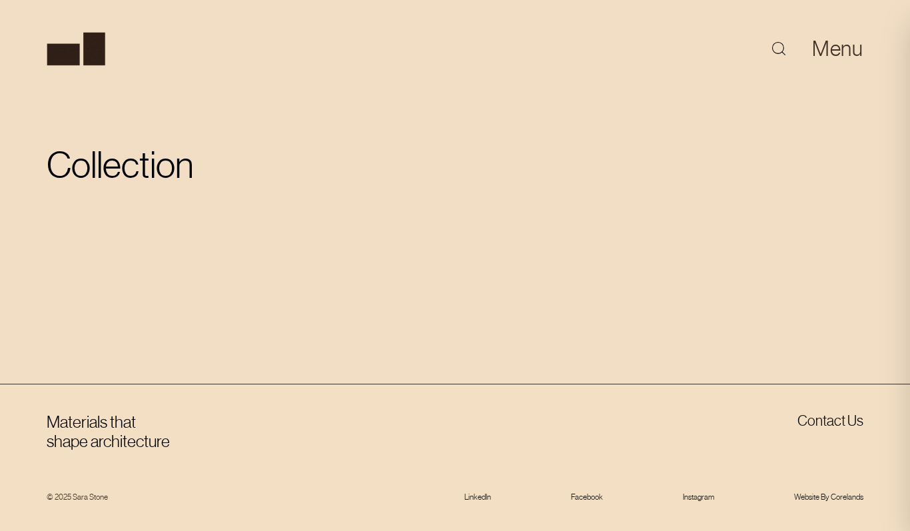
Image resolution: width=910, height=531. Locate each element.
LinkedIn (477, 497)
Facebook (587, 497)
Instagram (698, 497)
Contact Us (830, 420)
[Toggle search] (778, 48)
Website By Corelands (828, 497)
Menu (837, 49)
